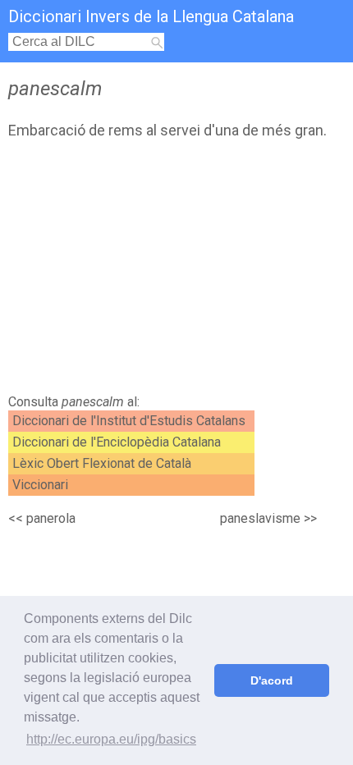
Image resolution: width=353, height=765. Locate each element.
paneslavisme (260, 518)
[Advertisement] (176, 271)
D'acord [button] (271, 680)
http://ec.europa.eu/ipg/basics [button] (111, 739)
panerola (51, 518)
